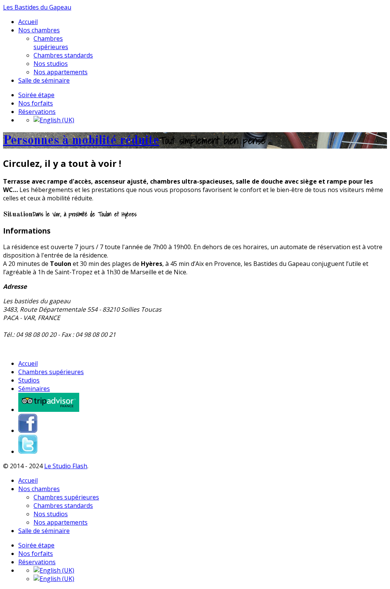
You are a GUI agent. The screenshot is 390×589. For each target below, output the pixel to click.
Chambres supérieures (51, 42)
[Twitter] (27, 451)
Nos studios (51, 63)
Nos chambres (39, 30)
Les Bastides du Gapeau (37, 7)
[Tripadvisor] (48, 409)
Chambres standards (63, 55)
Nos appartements (61, 72)
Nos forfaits (35, 103)
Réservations (37, 111)
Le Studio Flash (65, 466)
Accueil (28, 22)
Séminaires (34, 388)
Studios (29, 380)
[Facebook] (27, 430)
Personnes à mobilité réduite (81, 141)
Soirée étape (36, 95)
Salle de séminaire (44, 80)
